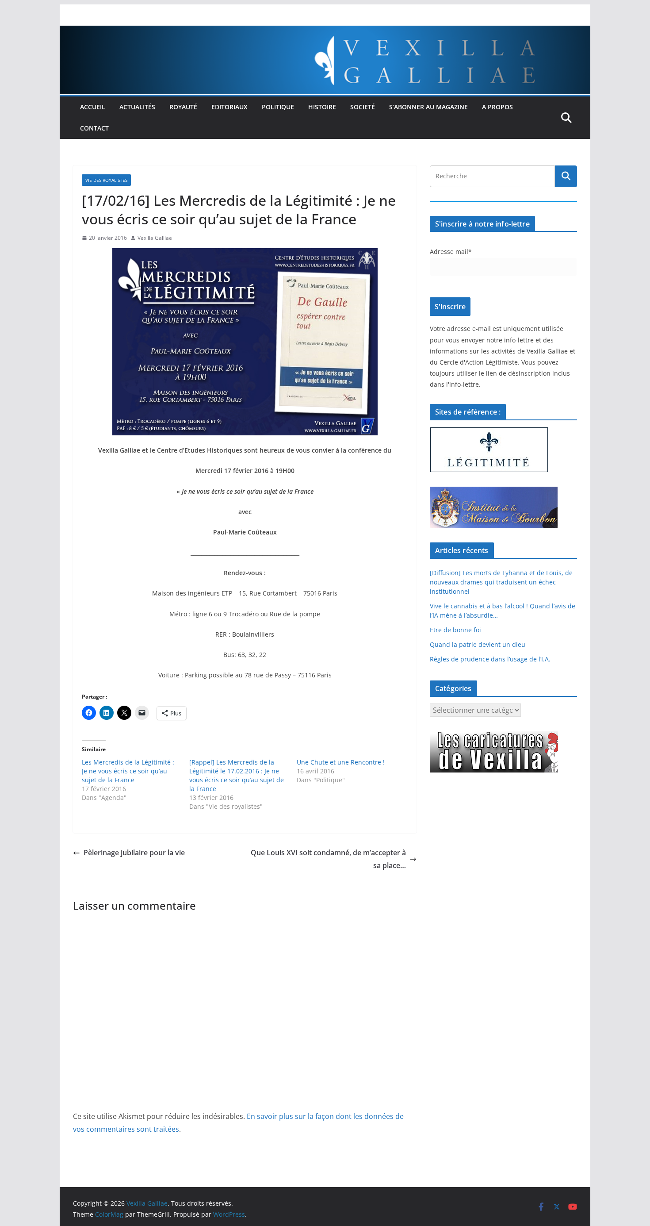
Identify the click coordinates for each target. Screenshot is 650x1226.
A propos (497, 107)
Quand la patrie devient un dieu (477, 644)
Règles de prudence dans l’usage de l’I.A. (490, 659)
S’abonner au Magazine (428, 107)
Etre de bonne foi (455, 630)
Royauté (183, 107)
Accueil (92, 107)
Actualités (137, 107)
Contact (94, 128)
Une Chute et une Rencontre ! (341, 762)
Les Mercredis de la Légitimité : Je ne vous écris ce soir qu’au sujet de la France (128, 771)
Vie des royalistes (106, 180)
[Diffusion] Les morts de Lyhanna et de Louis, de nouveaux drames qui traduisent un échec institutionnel (501, 582)
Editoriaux (229, 107)
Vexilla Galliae (155, 238)
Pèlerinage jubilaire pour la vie (134, 852)
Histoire (322, 107)
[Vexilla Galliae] (325, 32)
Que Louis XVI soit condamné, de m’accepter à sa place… (328, 859)
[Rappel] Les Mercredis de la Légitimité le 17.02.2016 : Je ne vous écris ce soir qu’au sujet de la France (236, 775)
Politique (278, 107)
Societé (362, 107)
